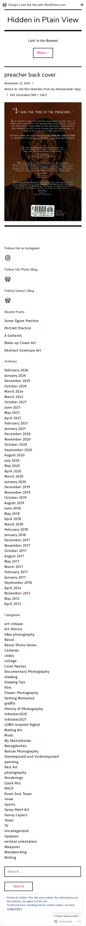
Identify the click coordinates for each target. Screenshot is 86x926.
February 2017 (16, 572)
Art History (13, 629)
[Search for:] (42, 871)
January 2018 (15, 535)
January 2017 (15, 577)
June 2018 (12, 508)
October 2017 (15, 551)
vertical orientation (20, 841)
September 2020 (18, 450)
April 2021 (12, 418)
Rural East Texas (18, 794)
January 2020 (15, 482)
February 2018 (16, 529)
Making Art (13, 730)
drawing (10, 677)
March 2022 (13, 397)
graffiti (9, 703)
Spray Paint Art (16, 809)
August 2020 (14, 455)
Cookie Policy (14, 908)
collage (10, 661)
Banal (9, 640)
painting (11, 762)
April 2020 (12, 471)
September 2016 (18, 582)
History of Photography (23, 709)
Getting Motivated (19, 698)
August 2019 (14, 503)
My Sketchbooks (17, 741)
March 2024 (13, 391)
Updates (11, 836)
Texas (9, 820)
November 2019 (17, 492)
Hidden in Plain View (43, 20)
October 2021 (15, 402)
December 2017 (17, 540)
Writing (10, 857)
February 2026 (16, 370)
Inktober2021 (15, 719)
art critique (13, 624)
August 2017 (14, 556)
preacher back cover (30, 75)
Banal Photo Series (20, 645)
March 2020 (13, 476)
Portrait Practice (17, 328)
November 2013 (17, 593)
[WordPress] (7, 279)
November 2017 (17, 545)
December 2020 (17, 434)
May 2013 (11, 599)
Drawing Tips (14, 682)
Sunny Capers (15, 815)
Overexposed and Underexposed (31, 756)
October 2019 (15, 497)
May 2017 (11, 561)
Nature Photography (21, 751)
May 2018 (12, 514)
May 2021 (11, 413)
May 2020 (12, 466)
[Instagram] (7, 258)
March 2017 (13, 567)
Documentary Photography (26, 671)
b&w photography (19, 634)
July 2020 (11, 460)
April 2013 (12, 604)
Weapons (12, 847)
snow (8, 799)
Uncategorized (16, 831)
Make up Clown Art (20, 343)
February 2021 (16, 423)
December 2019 (17, 487)
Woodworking (15, 852)
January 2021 (15, 429)
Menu (41, 53)
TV (6, 826)
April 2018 (12, 519)
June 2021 (12, 407)
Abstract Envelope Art (22, 350)
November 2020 (17, 439)
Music (8, 735)
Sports (9, 804)
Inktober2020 (15, 714)
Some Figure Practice (21, 321)
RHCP (8, 788)
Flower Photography (21, 693)
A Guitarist (13, 335)
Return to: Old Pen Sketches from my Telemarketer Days (42, 89)
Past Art (11, 767)
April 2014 (12, 588)
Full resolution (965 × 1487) (28, 95)
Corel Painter (15, 666)
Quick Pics (12, 783)
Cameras (11, 650)
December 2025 (17, 381)
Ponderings (13, 778)
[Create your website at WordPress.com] (43, 4)
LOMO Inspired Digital (22, 725)
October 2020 (15, 444)
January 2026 (15, 375)
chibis (9, 656)
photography (15, 772)
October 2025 (15, 386)
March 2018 (13, 524)
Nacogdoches (15, 746)
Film (7, 687)
